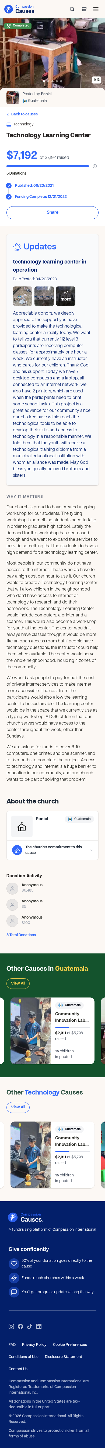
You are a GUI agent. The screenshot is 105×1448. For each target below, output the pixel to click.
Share (52, 213)
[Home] (32, 1217)
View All (18, 983)
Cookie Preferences (70, 1345)
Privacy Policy (34, 1345)
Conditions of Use (23, 1357)
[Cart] (84, 9)
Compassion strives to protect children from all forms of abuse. (49, 1433)
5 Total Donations (21, 935)
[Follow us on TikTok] (29, 1326)
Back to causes (24, 114)
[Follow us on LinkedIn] (38, 1326)
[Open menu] (96, 9)
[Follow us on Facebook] (20, 1326)
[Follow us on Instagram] (11, 1326)
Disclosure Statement (63, 1357)
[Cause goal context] (95, 166)
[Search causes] (72, 9)
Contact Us (18, 1369)
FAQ (12, 1345)
